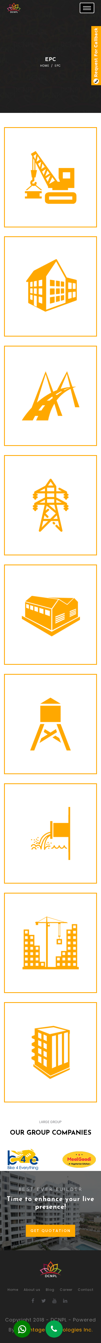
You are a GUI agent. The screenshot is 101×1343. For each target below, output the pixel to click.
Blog (50, 1289)
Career (66, 1289)
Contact (85, 1289)
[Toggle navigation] (87, 8)
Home (44, 66)
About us (32, 1289)
